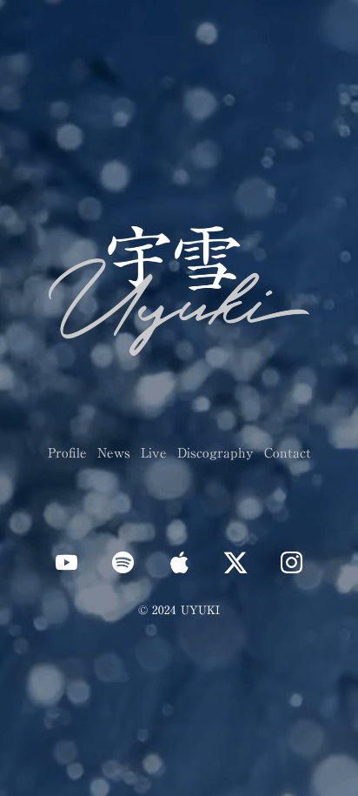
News (113, 452)
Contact (287, 452)
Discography (215, 452)
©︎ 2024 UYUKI (179, 610)
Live (154, 452)
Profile (67, 452)
